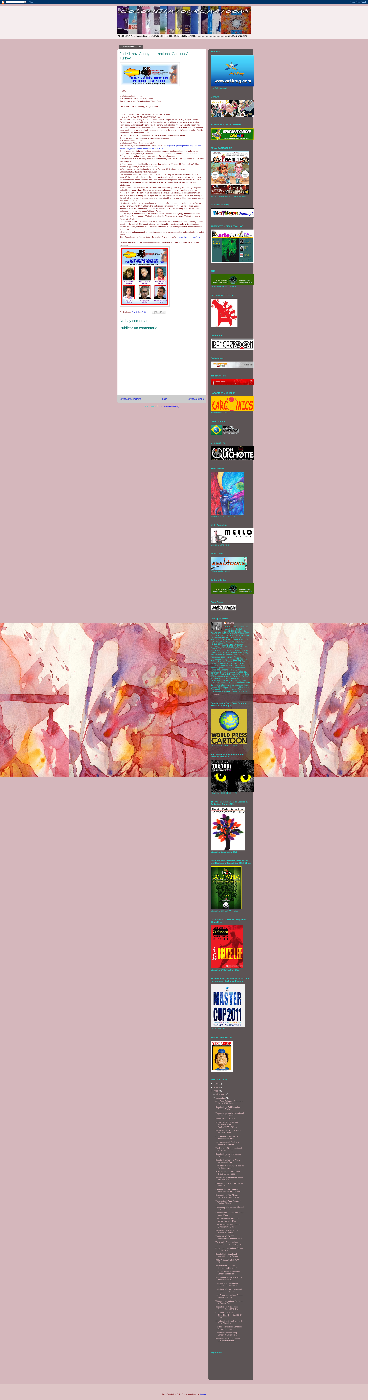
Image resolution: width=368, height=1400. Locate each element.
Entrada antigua (196, 399)
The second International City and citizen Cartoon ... (229, 1208)
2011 (216, 1091)
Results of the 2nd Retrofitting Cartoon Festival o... (227, 1108)
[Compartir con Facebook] (161, 312)
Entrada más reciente (130, 399)
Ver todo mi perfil (218, 694)
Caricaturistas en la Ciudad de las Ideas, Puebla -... (229, 1214)
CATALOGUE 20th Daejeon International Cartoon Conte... (228, 1190)
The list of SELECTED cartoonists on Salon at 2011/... (229, 1237)
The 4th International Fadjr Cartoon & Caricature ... (226, 1334)
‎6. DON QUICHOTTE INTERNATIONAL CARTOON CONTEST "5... (228, 1315)
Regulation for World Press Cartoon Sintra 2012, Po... (227, 1308)
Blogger (203, 1394)
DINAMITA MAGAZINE (225, 1119)
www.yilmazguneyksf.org (189, 237)
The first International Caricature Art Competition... (228, 1328)
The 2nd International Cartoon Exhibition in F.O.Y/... (227, 1225)
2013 (216, 1084)
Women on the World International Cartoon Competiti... (229, 1114)
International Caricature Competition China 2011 (226, 1267)
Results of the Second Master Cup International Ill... (227, 1340)
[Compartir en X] (158, 312)
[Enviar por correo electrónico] (153, 312)
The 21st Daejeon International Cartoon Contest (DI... (228, 1220)
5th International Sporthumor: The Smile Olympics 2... (229, 1322)
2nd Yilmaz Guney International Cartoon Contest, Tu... (228, 1290)
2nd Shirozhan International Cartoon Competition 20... (227, 1284)
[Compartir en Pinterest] (164, 312)
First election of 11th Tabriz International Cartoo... (226, 1137)
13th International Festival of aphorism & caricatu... (227, 1143)
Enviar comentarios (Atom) (168, 406)
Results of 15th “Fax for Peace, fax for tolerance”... (228, 1131)
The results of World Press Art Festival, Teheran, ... (228, 1202)
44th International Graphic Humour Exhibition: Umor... (229, 1167)
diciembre (220, 1094)
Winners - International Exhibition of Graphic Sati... (229, 1302)
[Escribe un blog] (155, 312)
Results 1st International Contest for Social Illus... (229, 1179)
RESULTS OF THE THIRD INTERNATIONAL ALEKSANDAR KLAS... (226, 1124)
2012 (216, 1087)
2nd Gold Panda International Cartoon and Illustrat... (227, 1273)
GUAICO (230, 623)
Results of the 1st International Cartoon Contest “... (228, 1155)
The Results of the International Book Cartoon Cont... (228, 1149)
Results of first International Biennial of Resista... (226, 1231)
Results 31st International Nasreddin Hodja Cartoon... (227, 1255)
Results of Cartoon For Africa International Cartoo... (227, 1161)
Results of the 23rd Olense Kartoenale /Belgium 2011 (227, 1196)
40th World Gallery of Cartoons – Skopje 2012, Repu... (229, 1102)
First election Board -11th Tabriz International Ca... (228, 1278)
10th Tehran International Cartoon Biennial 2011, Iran (229, 1296)
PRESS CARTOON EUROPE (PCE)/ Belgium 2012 (227, 1173)
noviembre (220, 1098)
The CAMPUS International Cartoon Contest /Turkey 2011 (229, 1243)
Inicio (164, 399)
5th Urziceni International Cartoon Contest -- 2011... (229, 1249)
